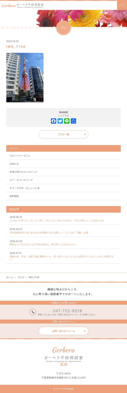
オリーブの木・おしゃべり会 (25, 188)
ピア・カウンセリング (21, 179)
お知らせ (14, 163)
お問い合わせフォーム (63, 330)
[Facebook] (53, 121)
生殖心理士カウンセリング (23, 171)
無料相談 (14, 196)
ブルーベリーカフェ (20, 155)
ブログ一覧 (63, 134)
